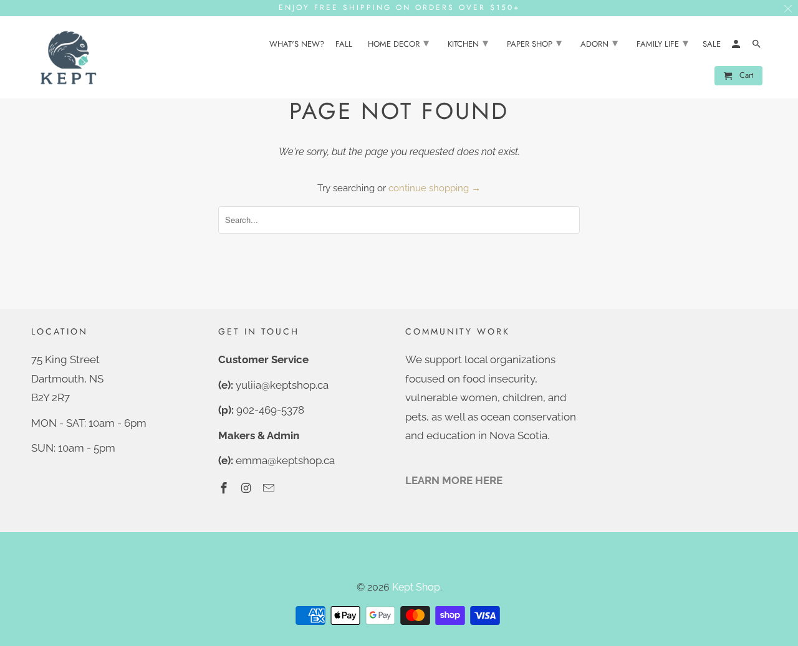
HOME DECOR (398, 43)
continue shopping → (434, 188)
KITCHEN (468, 43)
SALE (712, 44)
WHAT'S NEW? (296, 44)
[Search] (757, 46)
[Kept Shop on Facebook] (225, 488)
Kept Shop (416, 587)
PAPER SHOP (534, 43)
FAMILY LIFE (662, 43)
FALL (343, 44)
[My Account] (737, 46)
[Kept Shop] (68, 58)
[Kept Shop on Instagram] (247, 488)
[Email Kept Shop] (270, 488)
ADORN (599, 43)
